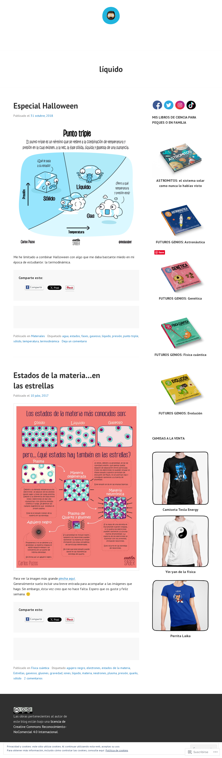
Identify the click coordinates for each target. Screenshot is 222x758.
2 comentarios (33, 678)
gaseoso (95, 336)
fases (84, 336)
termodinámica (49, 341)
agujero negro (76, 668)
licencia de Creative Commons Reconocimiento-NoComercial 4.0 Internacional (40, 726)
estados (75, 336)
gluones (43, 673)
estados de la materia (116, 668)
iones (67, 673)
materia (87, 673)
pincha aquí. (67, 578)
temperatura (31, 341)
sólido (17, 341)
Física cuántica (40, 668)
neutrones (99, 673)
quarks (133, 673)
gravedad (56, 673)
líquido (106, 336)
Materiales (38, 336)
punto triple (130, 336)
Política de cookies (117, 750)
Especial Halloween (45, 106)
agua (65, 336)
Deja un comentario (74, 341)
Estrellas (18, 673)
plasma (112, 673)
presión (117, 336)
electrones (93, 668)
